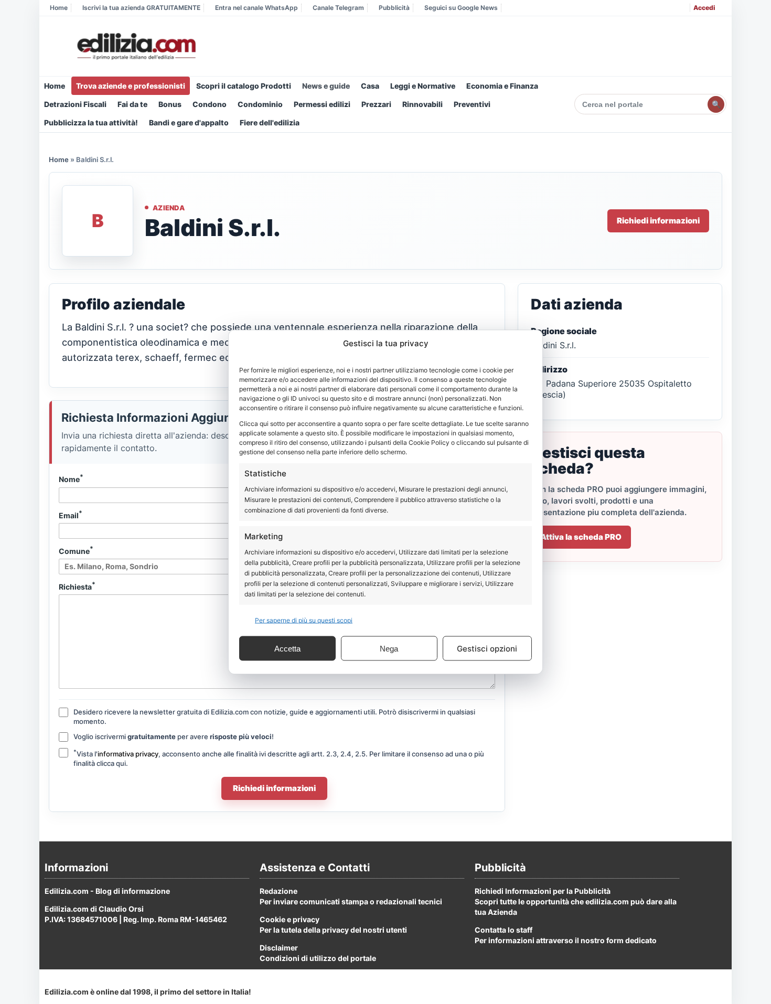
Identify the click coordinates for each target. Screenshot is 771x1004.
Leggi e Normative (422, 85)
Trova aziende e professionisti (130, 85)
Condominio (260, 104)
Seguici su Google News (461, 8)
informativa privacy (128, 754)
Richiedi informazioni (658, 221)
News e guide (326, 85)
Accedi (704, 8)
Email (70, 514)
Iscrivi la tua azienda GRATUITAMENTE (141, 8)
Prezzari (376, 104)
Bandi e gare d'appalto (189, 122)
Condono (209, 104)
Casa (370, 85)
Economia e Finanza (502, 85)
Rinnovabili (422, 104)
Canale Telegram (338, 8)
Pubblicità (394, 8)
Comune (76, 550)
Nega (389, 648)
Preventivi (472, 104)
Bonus (169, 104)
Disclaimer (279, 947)
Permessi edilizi (322, 104)
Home (59, 8)
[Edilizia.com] (135, 46)
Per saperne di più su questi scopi (303, 620)
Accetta (287, 648)
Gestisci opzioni (487, 648)
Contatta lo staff (503, 929)
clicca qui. (112, 763)
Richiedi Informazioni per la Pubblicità (543, 890)
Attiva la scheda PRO (581, 537)
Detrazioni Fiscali (75, 104)
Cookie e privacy (289, 919)
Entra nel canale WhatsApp (256, 8)
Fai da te (132, 104)
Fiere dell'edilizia (269, 122)
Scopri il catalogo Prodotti (243, 85)
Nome (71, 478)
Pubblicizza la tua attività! (91, 122)
